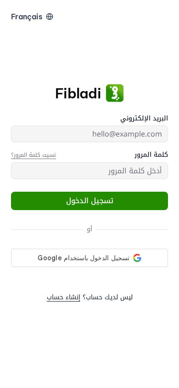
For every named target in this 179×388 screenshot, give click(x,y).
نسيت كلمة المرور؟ (33, 155)
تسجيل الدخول (89, 201)
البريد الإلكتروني (144, 118)
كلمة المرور (151, 155)
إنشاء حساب (63, 297)
